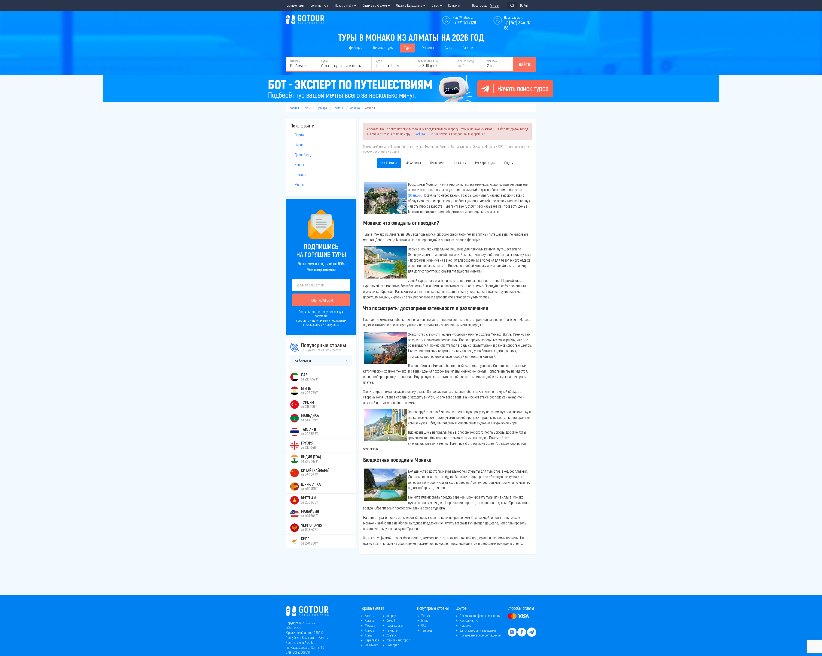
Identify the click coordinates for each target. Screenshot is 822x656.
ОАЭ (423, 625)
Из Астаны (413, 162)
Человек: (492, 61)
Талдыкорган (395, 625)
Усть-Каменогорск (398, 640)
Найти (524, 64)
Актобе (369, 630)
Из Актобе (437, 162)
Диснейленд (303, 154)
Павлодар (392, 645)
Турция (425, 616)
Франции (414, 195)
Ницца (299, 144)
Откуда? (295, 61)
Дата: (379, 61)
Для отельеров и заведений (478, 630)
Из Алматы (389, 162)
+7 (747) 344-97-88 (422, 134)
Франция (355, 47)
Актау (368, 635)
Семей (390, 620)
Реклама (465, 625)
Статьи (468, 47)
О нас (436, 5)
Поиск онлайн (344, 5)
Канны (299, 164)
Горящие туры (295, 5)
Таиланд (426, 630)
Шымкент (371, 645)
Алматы (370, 616)
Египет (425, 620)
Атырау (391, 616)
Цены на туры (319, 5)
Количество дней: (428, 61)
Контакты (454, 5)
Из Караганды (485, 162)
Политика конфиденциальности (480, 616)
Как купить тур (469, 620)
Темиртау (392, 630)
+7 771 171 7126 (464, 22)
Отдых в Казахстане (409, 5)
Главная (294, 108)
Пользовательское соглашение (480, 635)
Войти (524, 5)
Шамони (300, 174)
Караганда (372, 640)
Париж (299, 134)
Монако (355, 108)
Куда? (324, 61)
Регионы (428, 47)
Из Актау (459, 162)
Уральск (391, 635)
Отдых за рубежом (375, 5)
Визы (448, 47)
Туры (407, 47)
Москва (370, 625)
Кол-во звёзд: (466, 61)
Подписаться (321, 300)
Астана (369, 620)
